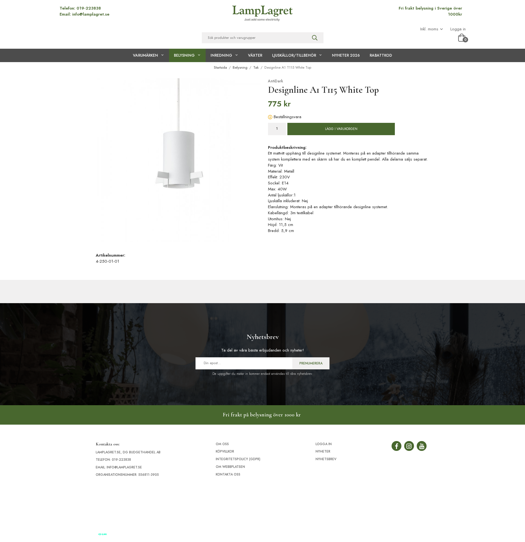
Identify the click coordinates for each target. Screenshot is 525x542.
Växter (255, 55)
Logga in (458, 29)
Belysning (184, 55)
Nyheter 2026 (346, 55)
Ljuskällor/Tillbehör (294, 55)
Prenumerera (310, 363)
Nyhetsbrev (326, 459)
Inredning (221, 55)
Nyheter (323, 451)
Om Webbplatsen (230, 466)
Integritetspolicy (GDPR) (238, 459)
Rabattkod (381, 55)
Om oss (222, 444)
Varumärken (145, 55)
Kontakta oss (228, 474)
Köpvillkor (225, 451)
